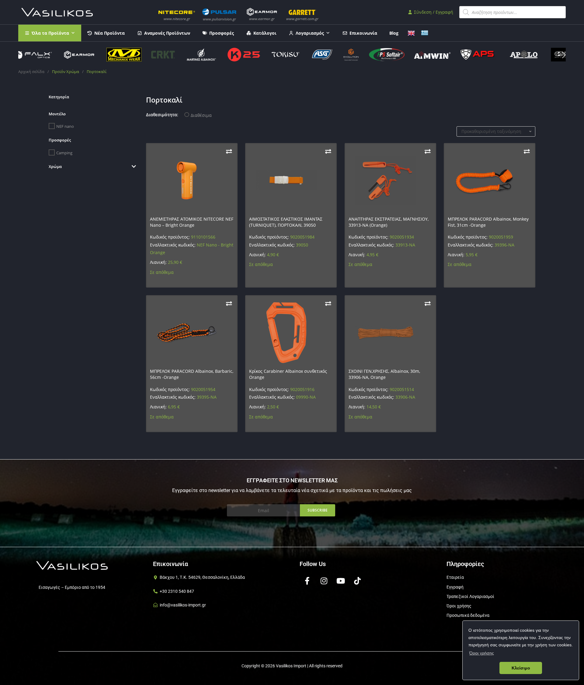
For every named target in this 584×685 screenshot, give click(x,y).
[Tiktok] (357, 580)
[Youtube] (340, 580)
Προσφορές (221, 33)
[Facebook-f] (307, 580)
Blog (393, 33)
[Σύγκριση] (229, 151)
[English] (411, 32)
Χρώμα (55, 166)
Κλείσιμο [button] (521, 668)
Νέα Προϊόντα (109, 33)
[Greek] (424, 32)
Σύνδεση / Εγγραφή (433, 12)
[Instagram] (324, 580)
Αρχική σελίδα (31, 71)
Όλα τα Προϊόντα (50, 33)
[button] (564, 54)
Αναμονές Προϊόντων (167, 33)
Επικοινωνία (363, 33)
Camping (64, 152)
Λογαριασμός (310, 33)
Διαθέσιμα (201, 115)
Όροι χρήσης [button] (481, 653)
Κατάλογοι (264, 33)
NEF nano (65, 126)
